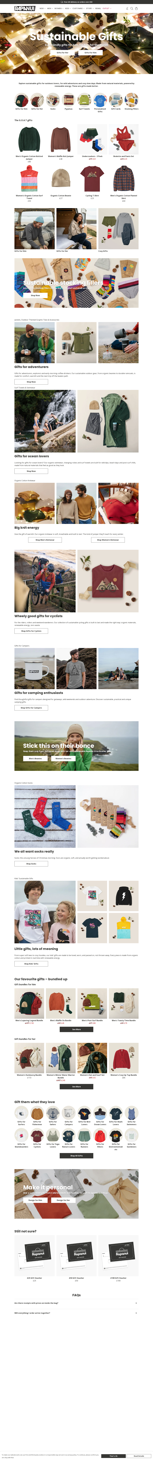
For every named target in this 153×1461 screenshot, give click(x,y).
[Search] (132, 8)
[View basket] (136, 8)
